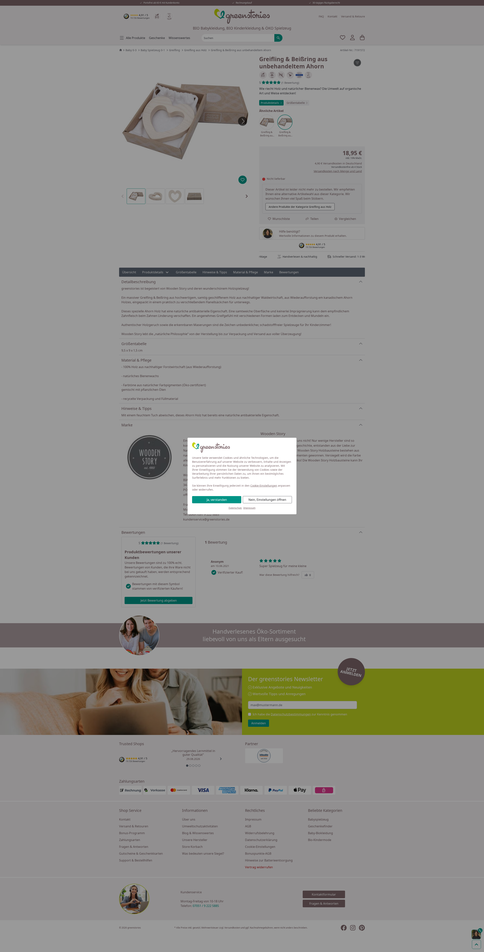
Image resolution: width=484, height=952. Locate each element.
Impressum (249, 508)
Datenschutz (235, 508)
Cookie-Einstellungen (263, 485)
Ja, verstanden (217, 500)
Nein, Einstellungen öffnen (267, 500)
